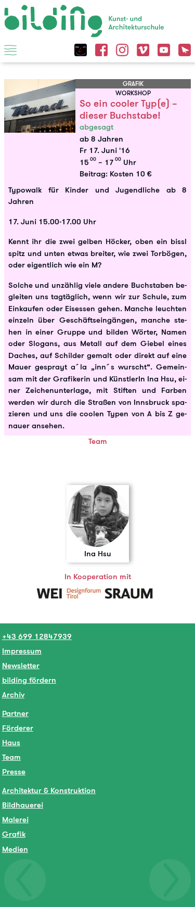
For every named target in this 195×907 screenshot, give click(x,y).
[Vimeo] (143, 49)
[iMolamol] (80, 49)
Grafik (13, 834)
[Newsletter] (184, 49)
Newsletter (21, 665)
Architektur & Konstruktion (49, 790)
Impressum (22, 651)
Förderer (17, 728)
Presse (13, 771)
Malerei (15, 819)
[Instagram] (122, 49)
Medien (15, 849)
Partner (15, 713)
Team (11, 757)
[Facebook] (101, 49)
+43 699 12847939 (37, 636)
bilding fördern (29, 680)
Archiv (13, 694)
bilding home (27, 11)
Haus (11, 742)
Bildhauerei (22, 805)
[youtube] (164, 49)
